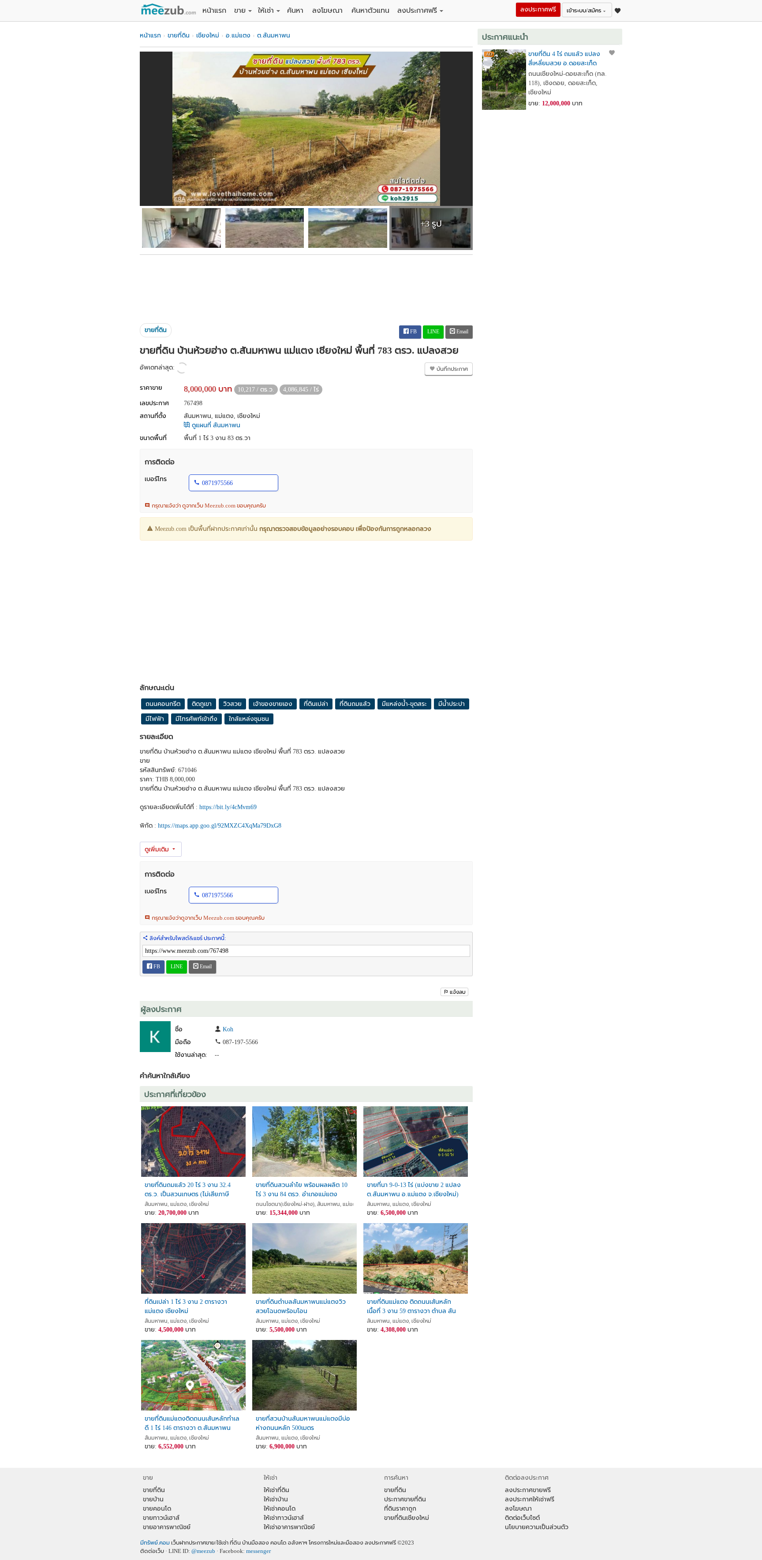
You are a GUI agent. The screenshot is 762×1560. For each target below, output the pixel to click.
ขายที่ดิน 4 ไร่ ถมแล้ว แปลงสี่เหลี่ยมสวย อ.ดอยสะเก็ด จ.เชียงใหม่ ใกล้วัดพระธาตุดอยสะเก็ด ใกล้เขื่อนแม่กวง (564, 59)
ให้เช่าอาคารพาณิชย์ (289, 1527)
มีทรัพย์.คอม (155, 1543)
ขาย (240, 10)
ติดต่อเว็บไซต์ (522, 1518)
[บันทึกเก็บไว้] (612, 53)
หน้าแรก (214, 10)
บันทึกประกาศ (451, 369)
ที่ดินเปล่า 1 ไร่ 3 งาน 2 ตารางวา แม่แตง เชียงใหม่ (186, 1306)
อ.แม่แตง (238, 35)
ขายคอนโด (157, 1508)
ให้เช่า (266, 10)
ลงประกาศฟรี (417, 10)
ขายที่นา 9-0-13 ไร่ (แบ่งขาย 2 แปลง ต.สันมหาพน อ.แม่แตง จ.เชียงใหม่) (414, 1190)
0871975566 (217, 483)
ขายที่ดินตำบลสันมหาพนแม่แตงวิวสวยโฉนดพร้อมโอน (301, 1306)
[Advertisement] (306, 286)
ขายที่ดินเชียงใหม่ (406, 1518)
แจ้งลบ (458, 992)
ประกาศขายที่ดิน (405, 1499)
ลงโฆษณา (327, 10)
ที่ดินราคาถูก (400, 1508)
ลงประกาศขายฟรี (528, 1490)
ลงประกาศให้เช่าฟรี (529, 1499)
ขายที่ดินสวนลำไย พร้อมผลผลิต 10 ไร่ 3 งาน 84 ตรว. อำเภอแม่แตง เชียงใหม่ (301, 1190)
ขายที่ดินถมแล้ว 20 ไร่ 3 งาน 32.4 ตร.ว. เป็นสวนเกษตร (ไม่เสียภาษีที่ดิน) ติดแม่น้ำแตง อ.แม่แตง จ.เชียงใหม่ (188, 1190)
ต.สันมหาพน (273, 35)
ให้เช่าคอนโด (279, 1508)
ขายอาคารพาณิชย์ (166, 1527)
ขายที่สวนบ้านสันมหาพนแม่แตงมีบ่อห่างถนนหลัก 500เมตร (303, 1423)
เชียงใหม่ (207, 35)
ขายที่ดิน (179, 35)
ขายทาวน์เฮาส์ (161, 1518)
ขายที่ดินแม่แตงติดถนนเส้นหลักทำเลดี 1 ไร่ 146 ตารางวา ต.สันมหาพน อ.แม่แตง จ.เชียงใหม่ (192, 1423)
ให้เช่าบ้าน (276, 1499)
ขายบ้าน (153, 1499)
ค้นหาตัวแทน (370, 10)
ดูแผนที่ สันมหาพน (215, 425)
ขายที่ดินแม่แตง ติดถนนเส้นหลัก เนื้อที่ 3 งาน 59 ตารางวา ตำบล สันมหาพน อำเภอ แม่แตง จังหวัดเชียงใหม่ (411, 1307)
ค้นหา (295, 10)
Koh (228, 1029)
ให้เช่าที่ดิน (276, 1490)
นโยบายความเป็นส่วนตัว (536, 1527)
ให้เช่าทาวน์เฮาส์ (284, 1518)
